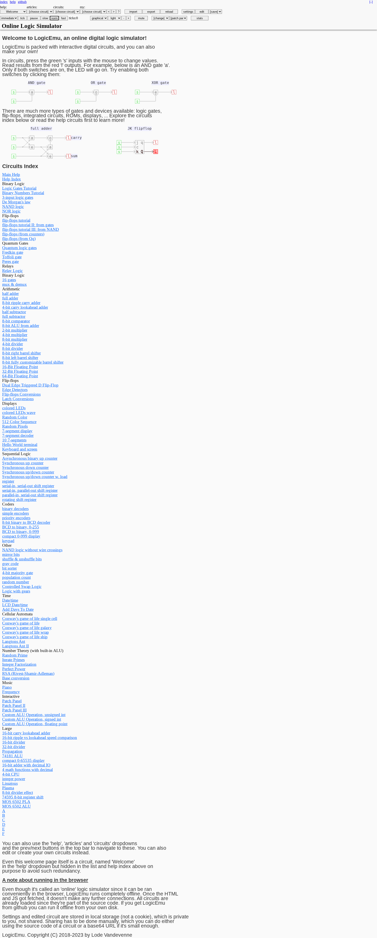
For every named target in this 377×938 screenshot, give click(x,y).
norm (54, 18)
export (151, 11)
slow (45, 18)
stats (200, 18)
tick (22, 18)
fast (63, 18)
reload (169, 11)
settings (188, 11)
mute (141, 18)
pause (34, 18)
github (22, 2)
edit (202, 11)
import (133, 11)
